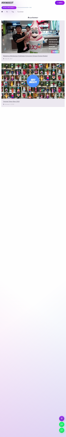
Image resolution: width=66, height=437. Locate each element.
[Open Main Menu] (61, 418)
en (7, 12)
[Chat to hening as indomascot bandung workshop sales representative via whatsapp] (61, 430)
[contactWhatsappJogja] (61, 424)
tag (13, 12)
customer (21, 12)
